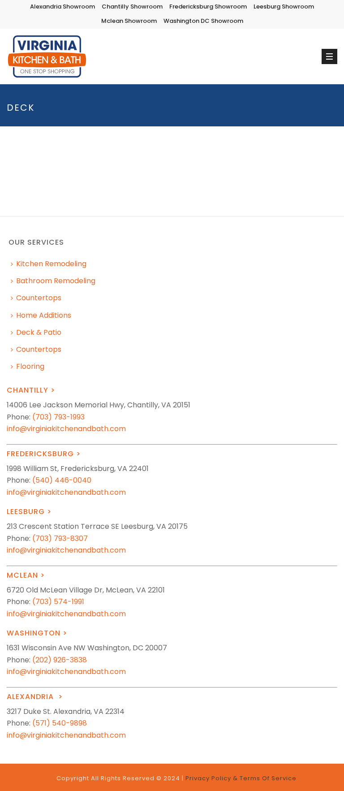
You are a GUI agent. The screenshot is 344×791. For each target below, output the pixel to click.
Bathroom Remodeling (55, 281)
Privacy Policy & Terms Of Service (241, 778)
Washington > (37, 633)
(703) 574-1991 (58, 601)
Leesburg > (29, 511)
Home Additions (43, 315)
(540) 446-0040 (61, 480)
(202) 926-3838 (59, 660)
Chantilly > (31, 390)
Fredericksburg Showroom (208, 6)
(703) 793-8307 (60, 538)
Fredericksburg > (44, 454)
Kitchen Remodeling (51, 264)
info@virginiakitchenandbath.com (66, 429)
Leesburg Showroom (284, 6)
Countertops (38, 298)
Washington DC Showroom (203, 21)
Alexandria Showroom (62, 6)
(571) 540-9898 (59, 723)
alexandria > (35, 697)
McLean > (26, 575)
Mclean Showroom (129, 21)
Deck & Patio (38, 332)
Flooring (30, 366)
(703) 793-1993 (58, 417)
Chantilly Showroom (132, 6)
